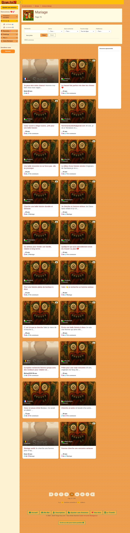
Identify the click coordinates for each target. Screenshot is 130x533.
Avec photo (29, 35)
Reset (52, 35)
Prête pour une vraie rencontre (73, 368)
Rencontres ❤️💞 (8, 12)
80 (77, 494)
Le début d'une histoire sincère (73, 166)
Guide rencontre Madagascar (88, 515)
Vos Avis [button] (97, 512)
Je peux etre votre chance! (34, 85)
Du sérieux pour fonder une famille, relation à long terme (37, 248)
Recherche (27, 28)
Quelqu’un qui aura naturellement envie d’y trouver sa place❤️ (76, 248)
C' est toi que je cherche (33, 327)
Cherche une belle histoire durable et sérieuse (38, 207)
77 (61, 494)
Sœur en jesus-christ (32, 408)
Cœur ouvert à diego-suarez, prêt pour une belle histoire (39, 127)
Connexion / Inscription (6, 16)
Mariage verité (30, 448)
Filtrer (44, 35)
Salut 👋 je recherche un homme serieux (77, 287)
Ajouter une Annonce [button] (79, 512)
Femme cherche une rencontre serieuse (77, 448)
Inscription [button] (60, 512)
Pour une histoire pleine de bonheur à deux (38, 288)
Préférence (99, 28)
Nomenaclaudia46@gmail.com (73, 126)
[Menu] (20, 2)
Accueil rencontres (27, 6)
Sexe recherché (68, 28)
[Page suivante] (87, 494)
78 (66, 494)
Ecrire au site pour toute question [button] (71, 522)
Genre (50, 28)
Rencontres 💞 (7, 31)
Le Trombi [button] (110, 512)
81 (82, 494)
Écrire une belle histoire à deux (73, 327)
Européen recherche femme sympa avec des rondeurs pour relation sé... (40, 369)
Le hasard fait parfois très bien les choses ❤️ (77, 86)
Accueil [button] (34, 512)
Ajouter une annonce (9, 7)
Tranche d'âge (84, 28)
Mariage (37, 6)
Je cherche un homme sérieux (73, 206)
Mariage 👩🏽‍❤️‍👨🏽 (6, 20)
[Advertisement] (59, 52)
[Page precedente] (56, 494)
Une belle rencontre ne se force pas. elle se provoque (40, 167)
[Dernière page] (92, 494)
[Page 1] (51, 494)
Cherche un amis (68, 408)
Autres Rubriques (8, 41)
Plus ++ (5, 37)
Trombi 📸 (6, 34)
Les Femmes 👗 (9, 24)
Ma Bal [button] (46, 512)
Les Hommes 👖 (10, 27)
